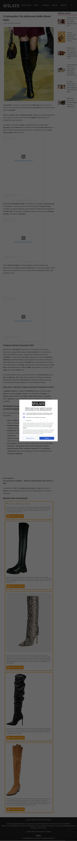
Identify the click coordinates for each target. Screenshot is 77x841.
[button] (38, 420)
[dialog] (38, 420)
